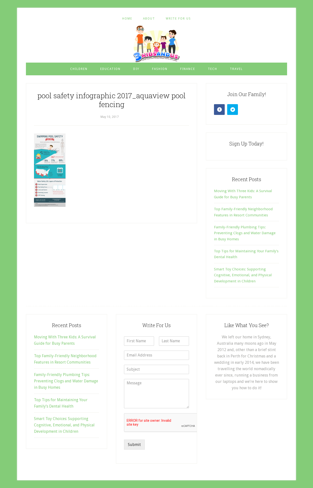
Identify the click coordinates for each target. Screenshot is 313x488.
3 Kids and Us (156, 43)
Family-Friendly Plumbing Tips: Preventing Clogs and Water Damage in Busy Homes (245, 233)
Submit (134, 444)
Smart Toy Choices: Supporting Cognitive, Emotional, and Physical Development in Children (243, 275)
